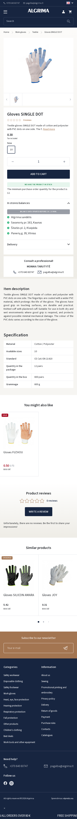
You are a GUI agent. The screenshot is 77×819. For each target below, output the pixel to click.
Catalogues (46, 735)
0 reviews (27, 120)
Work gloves (9, 693)
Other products (11, 724)
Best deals (8, 736)
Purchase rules (48, 723)
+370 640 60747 (26, 272)
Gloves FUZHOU (13, 452)
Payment (45, 717)
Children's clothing (13, 730)
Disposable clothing (13, 681)
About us (45, 675)
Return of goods (49, 711)
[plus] (64, 161)
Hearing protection (13, 705)
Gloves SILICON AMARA (18, 595)
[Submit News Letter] (66, 648)
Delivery (45, 704)
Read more (49, 129)
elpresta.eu (68, 798)
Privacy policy (48, 698)
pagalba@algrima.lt (53, 272)
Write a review (38, 512)
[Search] (68, 21)
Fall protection (11, 718)
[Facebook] (6, 783)
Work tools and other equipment (19, 742)
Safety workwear (11, 675)
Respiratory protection (14, 711)
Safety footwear (11, 687)
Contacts (45, 729)
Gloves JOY (49, 595)
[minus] (13, 161)
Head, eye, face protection (16, 699)
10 (11, 149)
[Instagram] (12, 783)
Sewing (44, 681)
